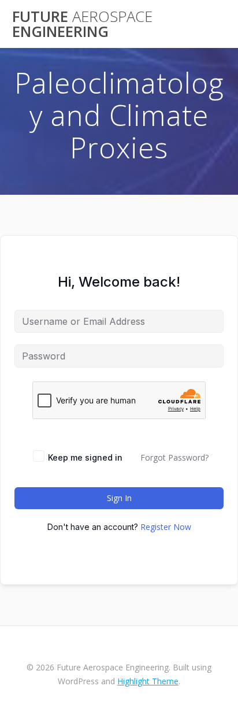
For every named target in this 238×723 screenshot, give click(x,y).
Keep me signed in (85, 457)
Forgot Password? (174, 457)
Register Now (165, 526)
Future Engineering (82, 24)
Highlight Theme (147, 681)
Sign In (119, 497)
